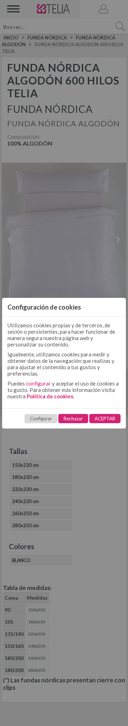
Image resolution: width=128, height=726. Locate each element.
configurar (38, 383)
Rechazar (73, 418)
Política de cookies (50, 396)
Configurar (41, 418)
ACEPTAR (105, 418)
